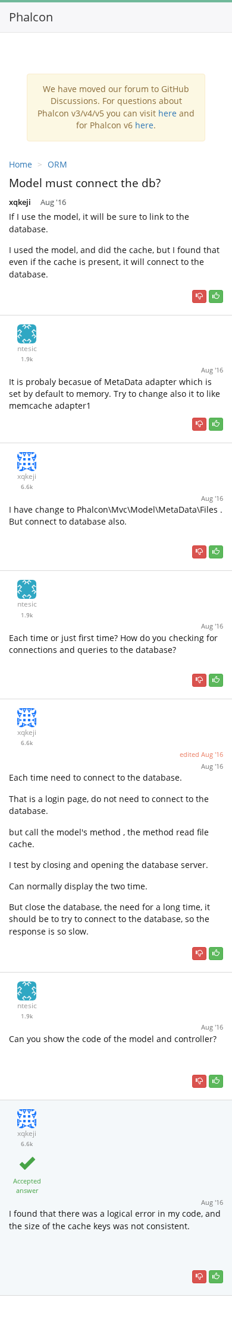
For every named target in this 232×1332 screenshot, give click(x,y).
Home (20, 164)
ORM (57, 164)
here (167, 113)
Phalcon (31, 17)
